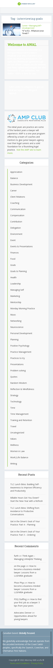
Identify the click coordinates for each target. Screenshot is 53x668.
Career (25, 25)
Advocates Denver (23, 612)
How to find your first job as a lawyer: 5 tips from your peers (27, 602)
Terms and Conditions (20, 663)
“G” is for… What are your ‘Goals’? (33, 32)
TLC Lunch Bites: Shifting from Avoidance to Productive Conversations (24, 511)
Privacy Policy (37, 663)
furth (16, 555)
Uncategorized (28, 28)
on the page (19, 566)
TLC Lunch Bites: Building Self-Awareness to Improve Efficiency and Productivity (26, 487)
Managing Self (35, 25)
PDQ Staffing (20, 599)
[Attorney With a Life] (26, 3)
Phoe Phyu (19, 582)
